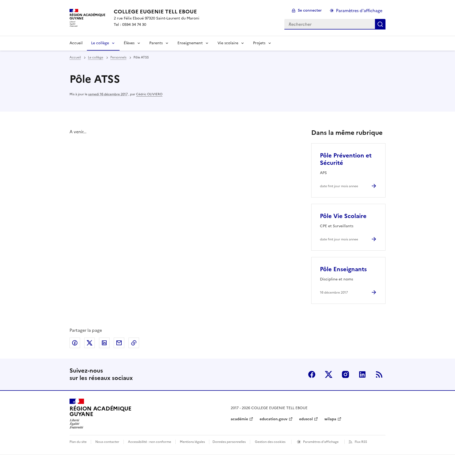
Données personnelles (229, 441)
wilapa (330, 419)
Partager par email (119, 343)
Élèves (129, 43)
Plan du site (78, 441)
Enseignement (190, 43)
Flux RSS (361, 441)
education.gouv (274, 419)
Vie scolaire (227, 43)
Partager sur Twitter (89, 343)
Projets (259, 43)
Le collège (100, 43)
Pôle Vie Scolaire (343, 216)
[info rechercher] (380, 24)
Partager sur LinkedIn (104, 343)
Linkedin (362, 374)
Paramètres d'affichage (359, 10)
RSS (379, 374)
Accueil (76, 43)
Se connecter (310, 10)
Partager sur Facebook (75, 343)
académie (239, 419)
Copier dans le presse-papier (133, 343)
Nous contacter (107, 441)
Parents (156, 43)
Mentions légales (192, 441)
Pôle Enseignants (343, 269)
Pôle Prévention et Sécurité (346, 159)
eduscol (306, 419)
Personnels (118, 57)
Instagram (345, 374)
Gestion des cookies (270, 441)
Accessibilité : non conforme (149, 441)
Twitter (328, 374)
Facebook (311, 374)
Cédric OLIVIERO (149, 94)
